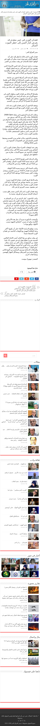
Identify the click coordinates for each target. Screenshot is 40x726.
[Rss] (24, 720)
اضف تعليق (23, 48)
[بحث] (5, 355)
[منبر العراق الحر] (20, 4)
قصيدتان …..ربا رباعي (20, 542)
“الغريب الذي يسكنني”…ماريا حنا (17, 490)
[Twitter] (21, 720)
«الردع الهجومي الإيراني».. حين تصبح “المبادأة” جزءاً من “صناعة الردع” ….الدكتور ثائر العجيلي (14, 422)
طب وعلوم (29, 12)
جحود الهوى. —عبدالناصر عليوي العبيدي (15, 525)
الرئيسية (36, 12)
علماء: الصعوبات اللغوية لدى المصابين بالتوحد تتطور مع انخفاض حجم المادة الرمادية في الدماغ (25, 288)
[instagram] (19, 720)
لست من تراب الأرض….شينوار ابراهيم (16, 472)
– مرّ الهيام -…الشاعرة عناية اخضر (17, 464)
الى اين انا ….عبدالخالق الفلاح (18, 516)
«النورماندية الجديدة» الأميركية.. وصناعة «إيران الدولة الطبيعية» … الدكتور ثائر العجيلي (15, 376)
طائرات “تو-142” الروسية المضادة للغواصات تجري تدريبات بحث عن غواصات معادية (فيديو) (14, 607)
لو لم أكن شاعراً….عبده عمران (18, 499)
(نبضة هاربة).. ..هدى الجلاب (19, 481)
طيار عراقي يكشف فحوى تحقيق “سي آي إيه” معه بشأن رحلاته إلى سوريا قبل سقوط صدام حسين (14, 598)
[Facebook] (22, 720)
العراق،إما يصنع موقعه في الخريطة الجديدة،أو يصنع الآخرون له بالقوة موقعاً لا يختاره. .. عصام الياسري (15, 386)
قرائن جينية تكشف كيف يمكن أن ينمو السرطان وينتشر (14, 293)
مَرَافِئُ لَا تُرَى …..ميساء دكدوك (18, 534)
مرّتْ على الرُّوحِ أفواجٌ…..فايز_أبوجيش (16, 507)
